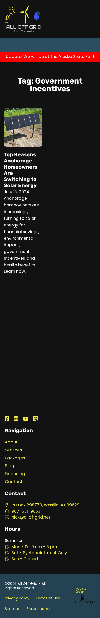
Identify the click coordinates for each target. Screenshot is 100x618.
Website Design (80, 590)
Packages (15, 458)
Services (13, 450)
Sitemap (13, 609)
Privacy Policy (17, 598)
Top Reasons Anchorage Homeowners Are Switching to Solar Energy (20, 169)
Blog (9, 466)
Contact (14, 481)
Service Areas (39, 609)
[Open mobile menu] (7, 45)
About (11, 442)
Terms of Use (48, 598)
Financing (15, 473)
